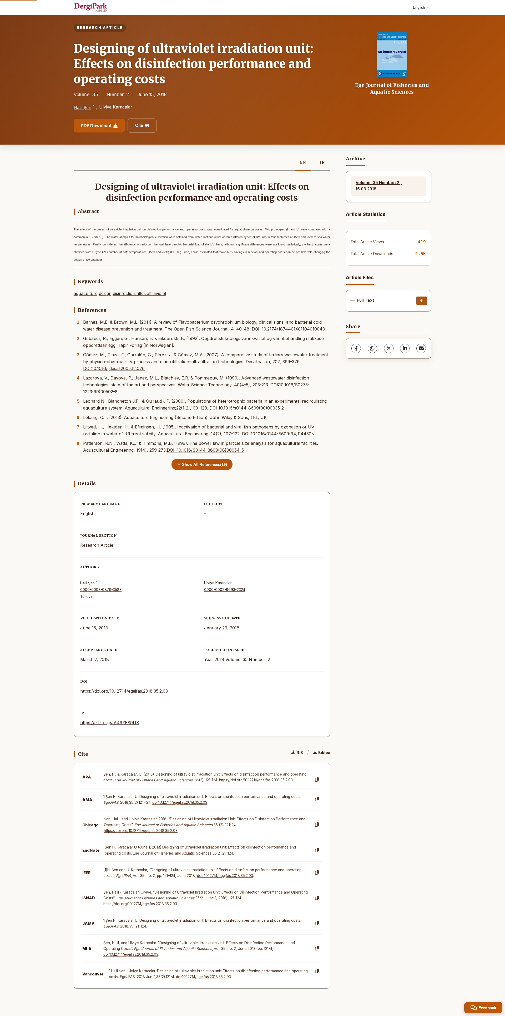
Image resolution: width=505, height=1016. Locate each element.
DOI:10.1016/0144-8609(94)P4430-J (279, 433)
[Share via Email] (421, 348)
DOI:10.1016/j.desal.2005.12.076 (114, 368)
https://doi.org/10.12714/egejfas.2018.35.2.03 (124, 691)
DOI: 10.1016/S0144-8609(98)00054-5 (205, 450)
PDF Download (96, 125)
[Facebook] (356, 348)
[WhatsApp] (372, 348)
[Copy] (317, 780)
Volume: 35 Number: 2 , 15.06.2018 (379, 185)
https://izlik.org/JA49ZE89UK (109, 722)
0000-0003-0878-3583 (101, 590)
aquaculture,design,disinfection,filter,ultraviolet (120, 293)
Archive (355, 159)
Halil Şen (82, 107)
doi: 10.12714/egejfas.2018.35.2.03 (225, 876)
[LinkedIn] (405, 348)
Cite (139, 125)
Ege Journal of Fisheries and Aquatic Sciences (392, 88)
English (419, 7)
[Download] (421, 301)
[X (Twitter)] (388, 348)
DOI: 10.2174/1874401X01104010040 (288, 329)
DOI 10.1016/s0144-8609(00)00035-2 (246, 408)
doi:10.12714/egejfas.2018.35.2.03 (179, 802)
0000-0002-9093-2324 (224, 590)
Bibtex (324, 752)
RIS (300, 752)
